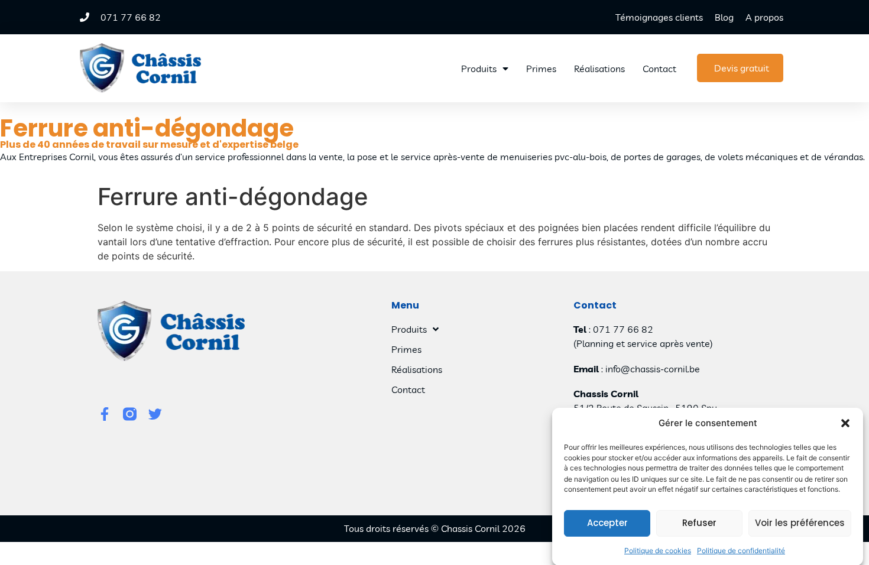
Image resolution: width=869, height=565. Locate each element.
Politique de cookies (657, 549)
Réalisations (599, 68)
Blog (724, 17)
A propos (764, 17)
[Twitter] (155, 414)
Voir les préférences (800, 523)
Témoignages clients (659, 17)
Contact (659, 68)
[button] (845, 423)
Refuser (699, 523)
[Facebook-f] (104, 414)
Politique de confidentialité (741, 549)
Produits (479, 68)
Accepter (607, 523)
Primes (541, 68)
